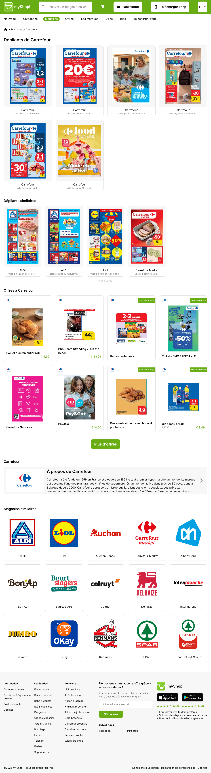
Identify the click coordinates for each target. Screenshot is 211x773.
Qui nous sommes (14, 689)
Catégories (30, 18)
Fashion (38, 746)
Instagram (133, 730)
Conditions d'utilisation (145, 767)
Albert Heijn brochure (77, 712)
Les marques (89, 18)
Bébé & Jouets (42, 700)
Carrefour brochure (76, 723)
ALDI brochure (73, 695)
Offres (69, 18)
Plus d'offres (105, 444)
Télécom (39, 740)
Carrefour (31, 29)
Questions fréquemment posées (17, 697)
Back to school (43, 695)
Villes (109, 18)
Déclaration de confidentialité (178, 767)
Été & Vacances (43, 706)
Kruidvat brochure (75, 706)
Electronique (41, 689)
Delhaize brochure (75, 729)
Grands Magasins (44, 717)
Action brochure (74, 700)
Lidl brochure (72, 689)
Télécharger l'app (173, 7)
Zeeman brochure (75, 735)
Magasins (51, 18)
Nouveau (10, 18)
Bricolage (39, 729)
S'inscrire (111, 714)
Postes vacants (12, 704)
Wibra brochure (74, 740)
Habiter (38, 735)
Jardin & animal (43, 723)
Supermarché (42, 752)
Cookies (202, 767)
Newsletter (131, 7)
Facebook (105, 730)
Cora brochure (73, 717)
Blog (123, 18)
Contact (8, 709)
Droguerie (40, 712)
